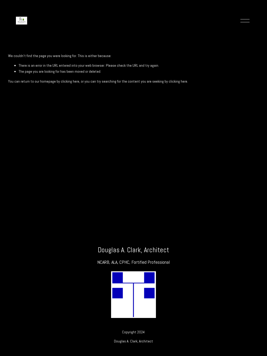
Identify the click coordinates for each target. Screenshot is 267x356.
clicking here (70, 81)
